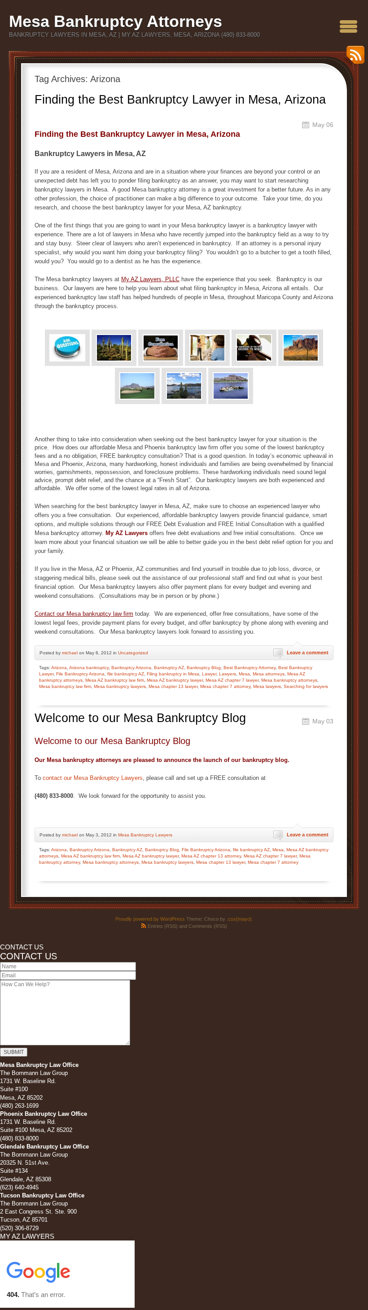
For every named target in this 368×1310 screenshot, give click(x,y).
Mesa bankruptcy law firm (65, 686)
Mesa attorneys (269, 673)
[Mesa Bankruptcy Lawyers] (114, 348)
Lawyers (227, 673)
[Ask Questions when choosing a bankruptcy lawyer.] (67, 348)
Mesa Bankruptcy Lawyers (145, 834)
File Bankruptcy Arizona (80, 673)
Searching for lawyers (306, 686)
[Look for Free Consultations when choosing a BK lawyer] (160, 348)
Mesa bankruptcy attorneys (289, 680)
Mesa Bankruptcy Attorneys (115, 21)
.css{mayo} (239, 919)
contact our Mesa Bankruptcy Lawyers (93, 778)
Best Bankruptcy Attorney (249, 667)
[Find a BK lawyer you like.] (207, 348)
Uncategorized (133, 652)
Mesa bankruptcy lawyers (120, 686)
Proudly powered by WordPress (150, 919)
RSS (353, 58)
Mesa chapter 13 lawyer (173, 686)
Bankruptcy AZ (169, 667)
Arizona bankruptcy (89, 667)
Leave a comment (308, 652)
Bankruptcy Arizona (131, 667)
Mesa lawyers (267, 686)
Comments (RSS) (207, 926)
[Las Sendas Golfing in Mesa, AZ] (137, 386)
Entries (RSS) (163, 926)
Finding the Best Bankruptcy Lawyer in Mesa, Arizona (180, 99)
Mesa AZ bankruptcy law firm (114, 680)
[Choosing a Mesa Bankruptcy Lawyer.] (300, 348)
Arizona (59, 667)
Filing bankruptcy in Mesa (173, 673)
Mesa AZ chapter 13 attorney (211, 855)
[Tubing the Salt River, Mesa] (230, 386)
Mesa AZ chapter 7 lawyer (232, 680)
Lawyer (209, 673)
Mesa (244, 673)
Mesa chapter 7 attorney (225, 686)
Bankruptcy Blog (204, 667)
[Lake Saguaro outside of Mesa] (184, 386)
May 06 (322, 124)
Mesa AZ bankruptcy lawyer (175, 680)
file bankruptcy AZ (125, 673)
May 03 (322, 721)
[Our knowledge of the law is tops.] (254, 348)
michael (70, 652)
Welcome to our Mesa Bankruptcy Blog (140, 718)
